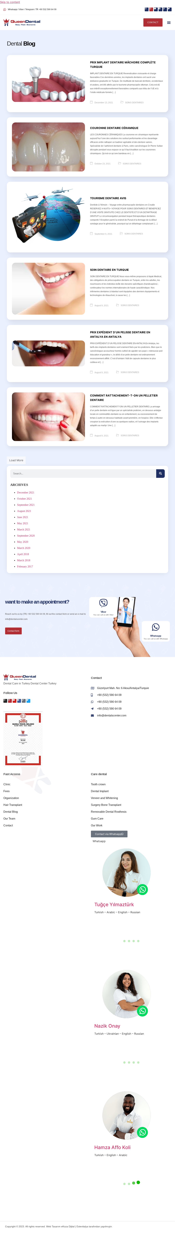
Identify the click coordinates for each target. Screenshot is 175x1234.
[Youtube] (156, 9)
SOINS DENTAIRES (134, 102)
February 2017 (25, 566)
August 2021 (24, 511)
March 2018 (23, 560)
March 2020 (23, 548)
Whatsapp (155, 635)
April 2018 (23, 554)
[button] (169, 22)
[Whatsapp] (155, 627)
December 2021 (25, 492)
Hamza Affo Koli (112, 1147)
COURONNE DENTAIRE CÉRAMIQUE (114, 128)
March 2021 (23, 529)
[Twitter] (170, 9)
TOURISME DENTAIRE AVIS (108, 198)
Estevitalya (82, 1226)
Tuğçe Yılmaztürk (114, 904)
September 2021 (26, 504)
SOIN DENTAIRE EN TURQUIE (109, 269)
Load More (16, 460)
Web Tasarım (53, 1226)
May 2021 (22, 523)
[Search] (160, 473)
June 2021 (22, 517)
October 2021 (24, 498)
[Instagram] (147, 9)
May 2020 (22, 541)
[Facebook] (160, 9)
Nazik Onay (107, 1026)
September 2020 (26, 535)
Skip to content (10, 2)
